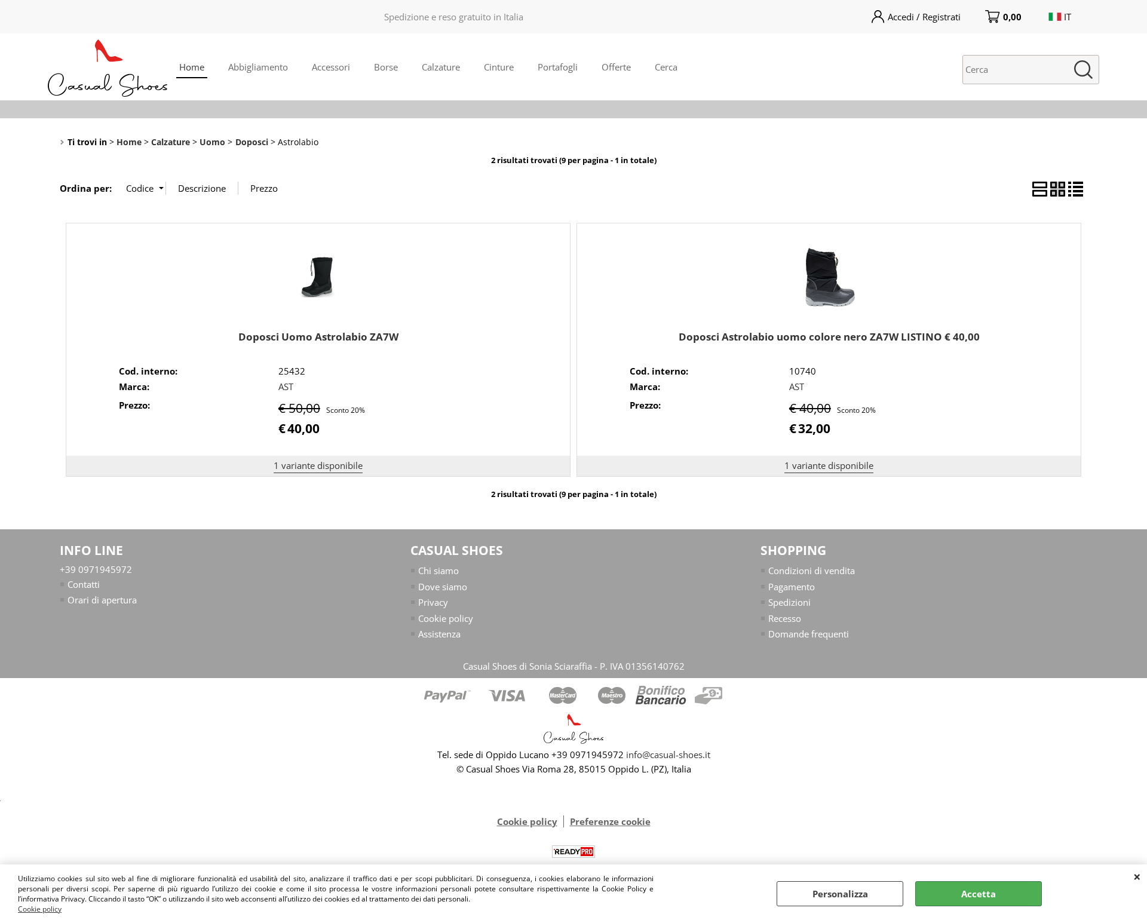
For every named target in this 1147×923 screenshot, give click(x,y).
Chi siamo (438, 571)
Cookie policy (40, 909)
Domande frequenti (808, 634)
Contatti (84, 584)
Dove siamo (442, 587)
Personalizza (840, 894)
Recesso (784, 618)
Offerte (616, 67)
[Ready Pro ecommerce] (573, 851)
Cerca (666, 67)
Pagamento (791, 587)
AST (285, 386)
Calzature (441, 67)
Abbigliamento (258, 67)
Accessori (331, 67)
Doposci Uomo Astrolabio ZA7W (318, 337)
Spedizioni (789, 602)
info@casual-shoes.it (668, 755)
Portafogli (558, 67)
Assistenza (439, 634)
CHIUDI (1137, 876)
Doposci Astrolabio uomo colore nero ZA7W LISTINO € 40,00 (829, 337)
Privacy (433, 602)
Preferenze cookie (610, 821)
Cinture (499, 67)
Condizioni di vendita (811, 571)
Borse (386, 67)
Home (191, 67)
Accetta (978, 894)
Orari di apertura (102, 600)
